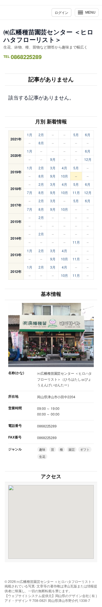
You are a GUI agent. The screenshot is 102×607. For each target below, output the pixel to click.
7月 (29, 192)
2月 (41, 134)
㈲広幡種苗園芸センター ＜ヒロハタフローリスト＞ (48, 35)
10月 (64, 176)
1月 (29, 134)
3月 (53, 167)
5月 (76, 134)
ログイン (61, 12)
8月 (41, 142)
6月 (87, 134)
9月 (53, 159)
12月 (88, 159)
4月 (64, 167)
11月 (76, 192)
